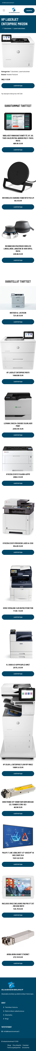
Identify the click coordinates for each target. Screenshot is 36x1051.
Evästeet (26, 1045)
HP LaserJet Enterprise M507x (18, 372)
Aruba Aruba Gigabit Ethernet (18, 954)
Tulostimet (7, 28)
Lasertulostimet (19, 28)
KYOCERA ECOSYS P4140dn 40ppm (18, 474)
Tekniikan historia (11, 1007)
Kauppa (29, 10)
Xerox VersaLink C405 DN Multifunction (18, 608)
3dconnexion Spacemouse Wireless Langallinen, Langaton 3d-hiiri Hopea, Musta (18, 248)
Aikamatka (8, 1015)
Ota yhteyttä (17, 1045)
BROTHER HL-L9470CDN (18, 313)
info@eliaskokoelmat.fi (8, 2)
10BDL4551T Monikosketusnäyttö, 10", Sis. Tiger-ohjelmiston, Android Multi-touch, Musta (18, 138)
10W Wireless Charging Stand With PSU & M (18, 198)
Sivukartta (25, 1048)
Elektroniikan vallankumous (14, 1011)
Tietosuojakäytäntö (14, 1048)
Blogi (6, 1019)
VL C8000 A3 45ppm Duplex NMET (18, 664)
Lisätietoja (18, 86)
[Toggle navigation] (3, 10)
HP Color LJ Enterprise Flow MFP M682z (18, 764)
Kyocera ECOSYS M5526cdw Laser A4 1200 (18, 543)
